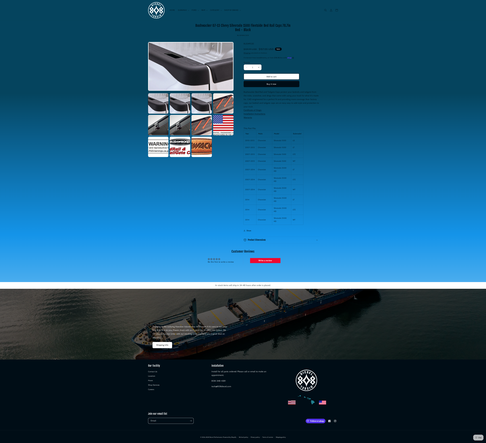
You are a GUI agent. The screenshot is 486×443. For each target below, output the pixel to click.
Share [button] (249, 230)
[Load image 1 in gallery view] (158, 103)
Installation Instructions (254, 114)
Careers (151, 389)
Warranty (248, 117)
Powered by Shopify (229, 437)
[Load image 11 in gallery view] (201, 147)
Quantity (247, 62)
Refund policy (243, 437)
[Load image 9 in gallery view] (158, 147)
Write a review (265, 260)
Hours (150, 380)
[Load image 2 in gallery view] (180, 103)
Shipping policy (281, 437)
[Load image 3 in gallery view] (201, 103)
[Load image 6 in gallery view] (180, 125)
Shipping (247, 53)
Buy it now (271, 84)
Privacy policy (255, 437)
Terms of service (267, 437)
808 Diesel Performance (214, 437)
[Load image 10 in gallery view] (180, 147)
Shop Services (154, 385)
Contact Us (152, 371)
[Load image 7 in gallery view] (201, 125)
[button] (183, 10)
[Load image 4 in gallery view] (223, 103)
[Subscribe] (191, 421)
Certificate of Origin (253, 110)
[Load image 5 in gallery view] (158, 125)
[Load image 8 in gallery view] (223, 125)
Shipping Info (162, 345)
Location (151, 376)
